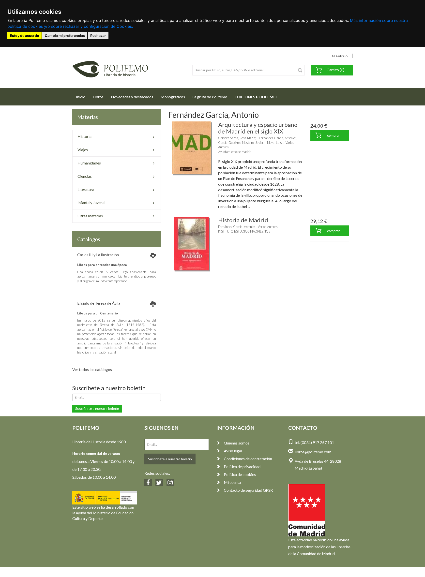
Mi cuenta (232, 482)
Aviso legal (233, 450)
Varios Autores (268, 227)
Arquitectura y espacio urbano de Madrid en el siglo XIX (257, 127)
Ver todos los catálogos (92, 369)
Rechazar (98, 35)
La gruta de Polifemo (209, 96)
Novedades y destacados (132, 96)
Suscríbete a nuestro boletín (97, 408)
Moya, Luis (274, 143)
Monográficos (173, 96)
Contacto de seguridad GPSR (248, 490)
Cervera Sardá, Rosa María (236, 138)
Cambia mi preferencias (65, 35)
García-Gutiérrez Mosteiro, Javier (240, 143)
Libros (98, 96)
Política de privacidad (242, 466)
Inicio (82, 96)
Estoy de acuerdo (24, 35)
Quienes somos (236, 443)
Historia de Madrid (243, 219)
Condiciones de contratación (248, 458)
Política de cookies (240, 474)
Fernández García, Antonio (277, 138)
